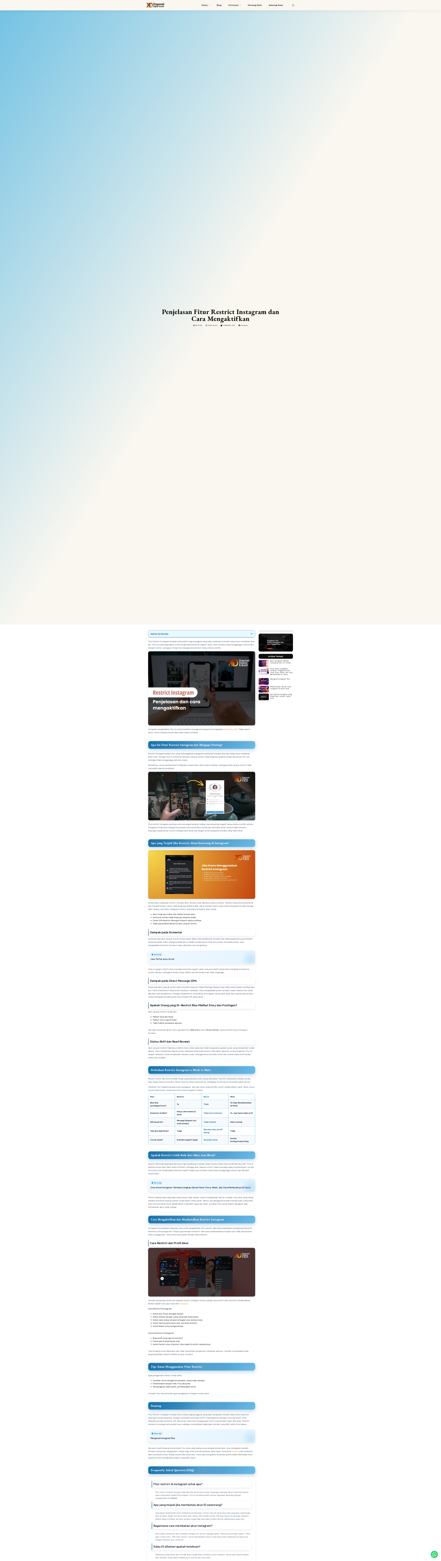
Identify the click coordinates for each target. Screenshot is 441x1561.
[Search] (293, 5)
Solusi (205, 5)
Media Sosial (212, 325)
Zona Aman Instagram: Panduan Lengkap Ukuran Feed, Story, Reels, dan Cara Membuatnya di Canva (281, 671)
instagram (183, 1303)
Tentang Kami (255, 5)
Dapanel (235, 1451)
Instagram (244, 325)
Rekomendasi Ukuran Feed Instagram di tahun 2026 (280, 688)
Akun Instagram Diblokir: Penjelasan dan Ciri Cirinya (280, 662)
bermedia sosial (230, 729)
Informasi (233, 5)
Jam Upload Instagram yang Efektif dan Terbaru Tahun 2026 (281, 696)
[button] (252, 634)
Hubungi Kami (276, 5)
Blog (219, 5)
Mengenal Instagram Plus (280, 679)
